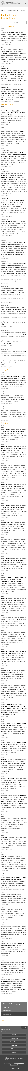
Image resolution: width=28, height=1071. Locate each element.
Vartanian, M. (18, 522)
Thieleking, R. (10, 465)
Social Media (5, 1032)
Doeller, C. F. (4, 655)
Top (25, 1027)
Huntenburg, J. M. (17, 70)
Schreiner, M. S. (5, 395)
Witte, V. (17, 53)
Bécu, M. (13, 448)
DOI (11, 44)
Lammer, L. (22, 376)
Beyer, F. (22, 32)
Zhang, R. (13, 288)
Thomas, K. (4, 894)
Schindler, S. (4, 896)
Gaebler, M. (23, 353)
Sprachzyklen (6, 1007)
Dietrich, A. (19, 962)
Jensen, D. (18, 429)
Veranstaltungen (14, 1038)
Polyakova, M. (4, 32)
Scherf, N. (10, 617)
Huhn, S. (3, 288)
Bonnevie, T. (11, 446)
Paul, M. (17, 395)
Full (11, 403)
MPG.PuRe (5, 44)
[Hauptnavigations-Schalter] (25, 3)
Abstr (22, 889)
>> (17, 998)
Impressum (7, 1063)
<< (11, 998)
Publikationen (7, 1010)
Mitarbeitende (7, 1014)
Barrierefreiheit (14, 1064)
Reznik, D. (16, 446)
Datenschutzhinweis (19, 1063)
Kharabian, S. (4, 49)
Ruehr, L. (3, 429)
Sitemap (14, 1052)
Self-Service (14, 1048)
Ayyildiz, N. (4, 704)
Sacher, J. (3, 135)
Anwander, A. (4, 881)
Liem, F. (3, 89)
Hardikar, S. (16, 704)
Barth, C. (16, 131)
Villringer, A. (13, 36)
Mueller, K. (16, 152)
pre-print (16, 101)
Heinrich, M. (9, 173)
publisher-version (18, 84)
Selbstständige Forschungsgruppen (12, 1004)
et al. (17, 36)
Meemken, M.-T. (5, 579)
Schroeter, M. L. (20, 51)
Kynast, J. (15, 89)
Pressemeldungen (14, 1041)
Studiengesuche (14, 1045)
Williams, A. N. (10, 131)
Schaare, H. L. (16, 221)
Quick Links (5, 1029)
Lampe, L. (9, 34)
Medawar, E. (17, 465)
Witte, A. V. (4, 34)
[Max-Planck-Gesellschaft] (7, 1058)
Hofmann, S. (4, 617)
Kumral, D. (3, 351)
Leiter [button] (3, 1020)
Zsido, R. (3, 131)
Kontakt (14, 1034)
